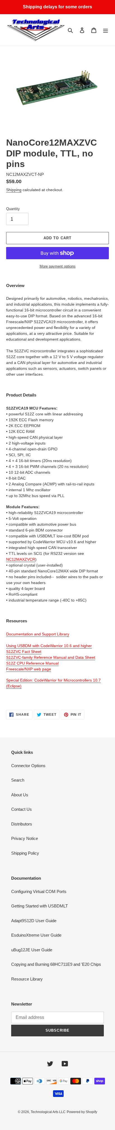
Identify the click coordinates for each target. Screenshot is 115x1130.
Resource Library (27, 979)
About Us (19, 794)
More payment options (58, 266)
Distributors (21, 824)
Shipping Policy (25, 853)
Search (17, 780)
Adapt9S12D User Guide (33, 920)
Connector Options (28, 765)
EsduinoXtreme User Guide (36, 935)
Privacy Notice (24, 838)
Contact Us (21, 809)
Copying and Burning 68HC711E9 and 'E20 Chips (56, 964)
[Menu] (105, 30)
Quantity (13, 209)
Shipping (13, 190)
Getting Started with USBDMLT (39, 906)
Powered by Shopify (82, 1112)
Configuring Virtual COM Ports (38, 891)
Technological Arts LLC (48, 1112)
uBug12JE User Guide (31, 949)
